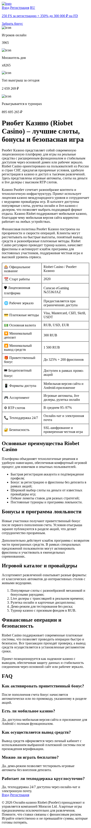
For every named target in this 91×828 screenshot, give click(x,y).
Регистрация (19, 8)
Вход (5, 8)
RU (32, 8)
